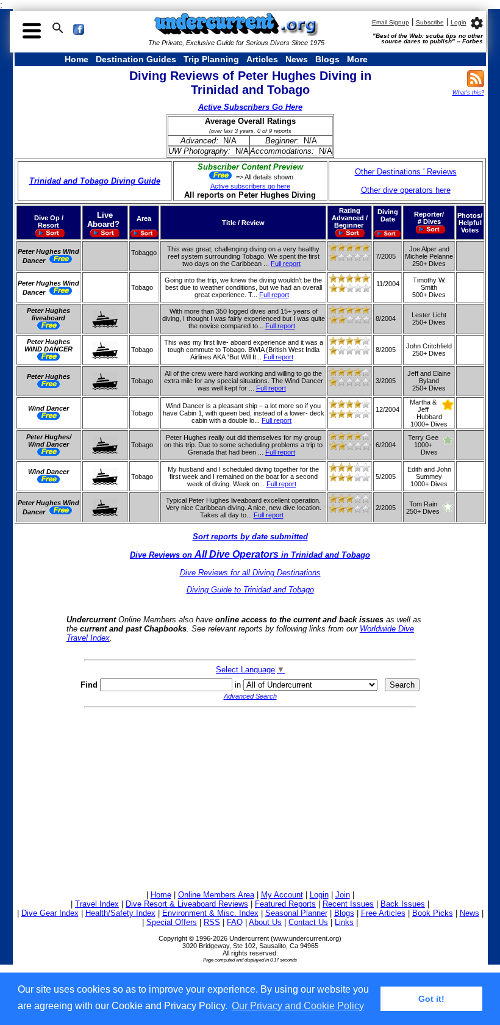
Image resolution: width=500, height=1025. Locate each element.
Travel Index (97, 903)
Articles (262, 59)
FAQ (235, 922)
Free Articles (383, 913)
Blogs (327, 59)
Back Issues (402, 903)
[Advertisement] (250, 796)
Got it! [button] (431, 999)
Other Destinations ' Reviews (406, 171)
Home (76, 59)
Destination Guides (136, 59)
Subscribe (430, 22)
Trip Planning (211, 59)
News (296, 59)
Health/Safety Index (120, 913)
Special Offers (171, 922)
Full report (286, 263)
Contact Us (308, 922)
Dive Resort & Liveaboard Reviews (187, 903)
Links (344, 922)
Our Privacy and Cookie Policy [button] (298, 1006)
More (357, 59)
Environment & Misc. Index (210, 913)
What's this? (468, 93)
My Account (282, 894)
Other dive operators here (406, 190)
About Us (265, 922)
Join (342, 894)
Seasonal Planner (296, 913)
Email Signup (390, 22)
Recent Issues (348, 903)
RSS (212, 922)
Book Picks (432, 913)
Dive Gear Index (50, 913)
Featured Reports (285, 903)
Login (458, 22)
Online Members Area (216, 894)
